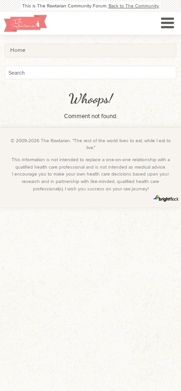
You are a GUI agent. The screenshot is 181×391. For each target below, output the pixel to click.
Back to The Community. (134, 6)
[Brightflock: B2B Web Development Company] (166, 198)
